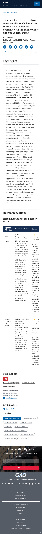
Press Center (20, 490)
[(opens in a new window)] (2, 483)
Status (34, 229)
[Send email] (32, 47)
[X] (11, 47)
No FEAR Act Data (20, 525)
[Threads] (27, 47)
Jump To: (8, 52)
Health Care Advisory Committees (20, 528)
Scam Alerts (20, 522)
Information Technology (12, 418)
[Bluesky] (21, 47)
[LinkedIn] (16, 47)
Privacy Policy (20, 507)
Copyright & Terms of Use (20, 504)
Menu (37, 4)
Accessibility (20, 510)
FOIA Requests (20, 519)
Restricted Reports (20, 498)
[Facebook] (5, 47)
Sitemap (20, 513)
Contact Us (10, 409)
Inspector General (20, 495)
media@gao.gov (11, 398)
